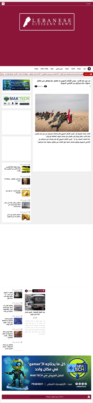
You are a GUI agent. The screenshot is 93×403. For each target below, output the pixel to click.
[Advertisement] (46, 51)
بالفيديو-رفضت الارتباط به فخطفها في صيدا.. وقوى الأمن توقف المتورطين (7, 322)
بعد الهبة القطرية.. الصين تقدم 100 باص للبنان (35, 313)
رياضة (51, 69)
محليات (67, 69)
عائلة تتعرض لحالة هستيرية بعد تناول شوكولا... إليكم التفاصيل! (7, 335)
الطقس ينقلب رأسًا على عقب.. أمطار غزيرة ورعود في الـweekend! (12, 205)
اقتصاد (73, 69)
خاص (84, 69)
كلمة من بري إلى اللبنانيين (58, 74)
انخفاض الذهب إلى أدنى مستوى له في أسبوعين (13, 215)
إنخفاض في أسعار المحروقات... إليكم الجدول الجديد (8, 347)
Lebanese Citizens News (37, 397)
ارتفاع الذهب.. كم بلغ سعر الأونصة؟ (13, 192)
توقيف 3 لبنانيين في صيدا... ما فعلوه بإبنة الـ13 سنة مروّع (8, 295)
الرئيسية (88, 4)
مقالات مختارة (44, 69)
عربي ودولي (59, 69)
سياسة (79, 69)
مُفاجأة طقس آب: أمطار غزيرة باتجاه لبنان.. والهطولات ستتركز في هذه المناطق (8, 309)
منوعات (36, 69)
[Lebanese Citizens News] (46, 22)
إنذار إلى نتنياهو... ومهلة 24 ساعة (37, 74)
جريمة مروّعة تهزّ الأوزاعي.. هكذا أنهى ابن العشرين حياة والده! (12, 169)
